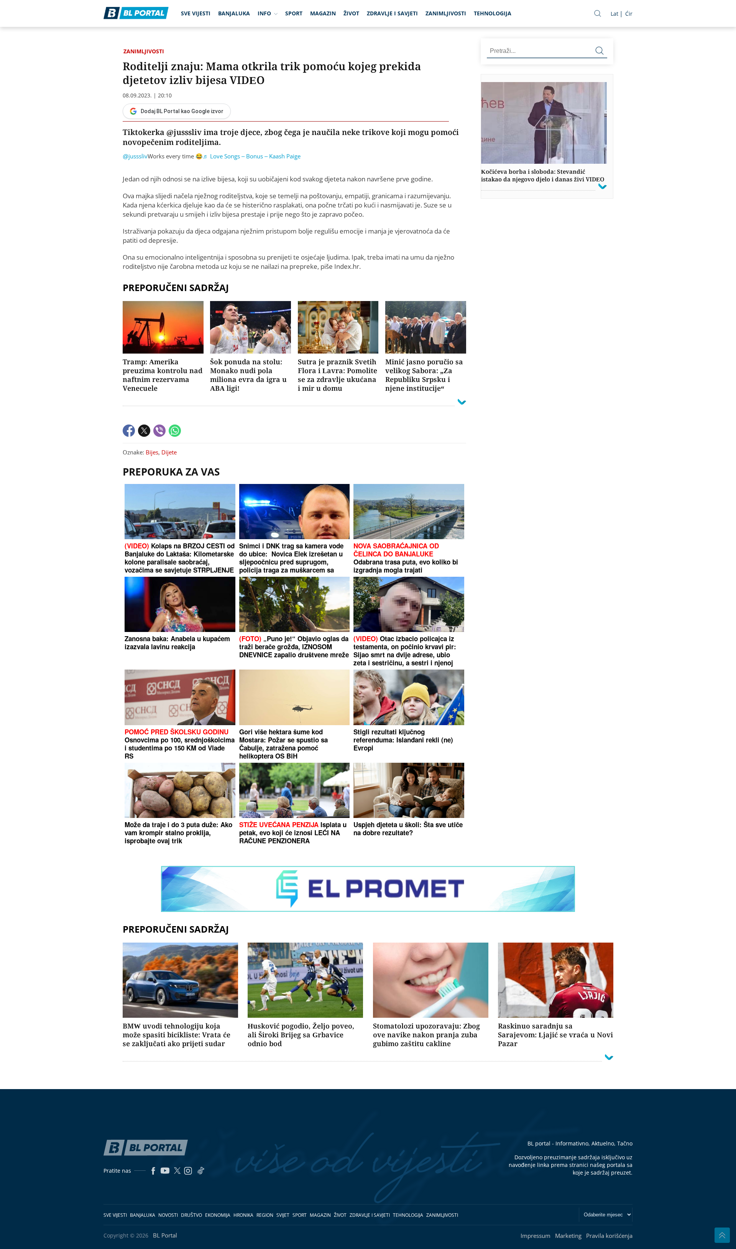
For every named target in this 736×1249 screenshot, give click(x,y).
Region (264, 1215)
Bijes (152, 452)
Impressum (535, 1235)
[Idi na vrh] (722, 1235)
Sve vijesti (195, 13)
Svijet (282, 1215)
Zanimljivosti (446, 13)
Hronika (243, 1215)
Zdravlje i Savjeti (392, 13)
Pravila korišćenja (609, 1235)
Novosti (168, 1215)
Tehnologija (492, 13)
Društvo (191, 1215)
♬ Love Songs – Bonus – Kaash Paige (252, 156)
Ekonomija (217, 1215)
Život (351, 13)
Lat (614, 13)
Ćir (628, 13)
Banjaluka (234, 13)
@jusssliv (135, 156)
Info (264, 13)
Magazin (323, 13)
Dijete (169, 452)
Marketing (568, 1235)
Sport (293, 13)
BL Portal (165, 1235)
